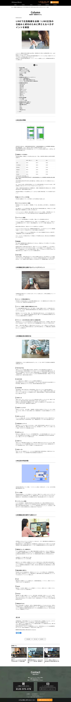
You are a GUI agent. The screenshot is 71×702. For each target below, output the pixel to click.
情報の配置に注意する (23, 104)
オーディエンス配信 (23, 72)
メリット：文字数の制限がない (25, 78)
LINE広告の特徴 (22, 67)
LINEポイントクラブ (23, 89)
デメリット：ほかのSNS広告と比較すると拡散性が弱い (29, 81)
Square (21, 107)
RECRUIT (55, 4)
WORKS (23, 4)
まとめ (20, 111)
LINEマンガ (21, 88)
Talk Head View (22, 84)
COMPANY (47, 4)
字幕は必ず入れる (22, 109)
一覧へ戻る (35, 639)
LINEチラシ (21, 94)
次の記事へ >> (42, 639)
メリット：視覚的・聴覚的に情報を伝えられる (27, 79)
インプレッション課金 (23, 100)
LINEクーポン (22, 95)
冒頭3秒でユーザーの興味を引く (25, 103)
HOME (15, 4)
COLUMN (39, 4)
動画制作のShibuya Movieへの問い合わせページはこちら (26, 629)
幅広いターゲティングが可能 (24, 70)
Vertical (21, 108)
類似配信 (21, 74)
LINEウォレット (22, 93)
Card (20, 105)
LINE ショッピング (23, 90)
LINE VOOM (22, 85)
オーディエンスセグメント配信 (25, 71)
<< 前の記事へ (28, 639)
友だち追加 (21, 75)
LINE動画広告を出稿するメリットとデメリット (27, 77)
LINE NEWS (22, 86)
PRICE (31, 4)
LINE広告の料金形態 (22, 97)
